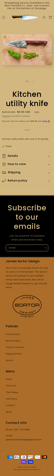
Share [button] (8, 146)
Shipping (6, 116)
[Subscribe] (45, 248)
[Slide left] (21, 81)
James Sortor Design (29, 467)
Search (9, 360)
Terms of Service (15, 347)
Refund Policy (13, 340)
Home (9, 379)
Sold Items (11, 398)
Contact (10, 405)
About (9, 411)
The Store (11, 385)
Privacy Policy (13, 334)
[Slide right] (33, 81)
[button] (3, 17)
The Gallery (12, 392)
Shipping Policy (14, 353)
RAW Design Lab (35, 470)
